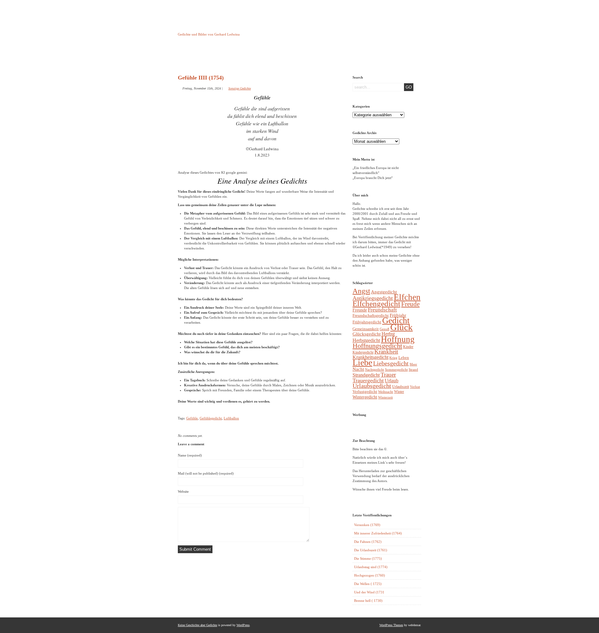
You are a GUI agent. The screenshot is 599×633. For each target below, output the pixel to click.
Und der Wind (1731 (369, 592)
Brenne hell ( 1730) (368, 600)
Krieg (393, 358)
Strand (413, 369)
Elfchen (407, 297)
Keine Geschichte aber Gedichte (227, 28)
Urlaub (391, 381)
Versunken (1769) (367, 525)
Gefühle (192, 418)
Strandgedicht (366, 375)
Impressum (257, 57)
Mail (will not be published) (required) (206, 473)
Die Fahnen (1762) (368, 542)
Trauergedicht (368, 380)
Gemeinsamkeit (366, 328)
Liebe (362, 362)
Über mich (352, 57)
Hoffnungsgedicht (377, 346)
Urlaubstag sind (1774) (370, 567)
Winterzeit (385, 397)
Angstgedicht (384, 291)
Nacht (358, 369)
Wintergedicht (365, 396)
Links (289, 57)
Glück (401, 327)
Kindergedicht (363, 352)
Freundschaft (382, 310)
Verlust (415, 387)
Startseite (193, 57)
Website (183, 491)
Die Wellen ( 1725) (368, 584)
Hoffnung (398, 339)
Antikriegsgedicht (373, 298)
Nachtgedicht (374, 369)
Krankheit (386, 351)
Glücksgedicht (367, 333)
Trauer (388, 374)
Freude (410, 304)
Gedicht (396, 320)
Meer (413, 364)
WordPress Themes (391, 625)
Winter (399, 391)
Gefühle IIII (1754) (201, 78)
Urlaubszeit (400, 386)
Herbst (388, 334)
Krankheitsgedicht (370, 357)
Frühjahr (398, 315)
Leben (403, 357)
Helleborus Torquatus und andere (225, 58)
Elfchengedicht (376, 303)
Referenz (320, 57)
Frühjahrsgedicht (367, 322)
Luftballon (231, 418)
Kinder (408, 347)
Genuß (384, 329)
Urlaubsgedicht (372, 386)
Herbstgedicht (366, 340)
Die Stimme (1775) (368, 558)
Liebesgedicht (391, 363)
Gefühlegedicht (211, 418)
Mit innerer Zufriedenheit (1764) (378, 533)
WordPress (243, 625)
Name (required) (190, 455)
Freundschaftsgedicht (371, 315)
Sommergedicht (396, 369)
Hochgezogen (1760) (369, 575)
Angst (361, 291)
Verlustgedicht (365, 391)
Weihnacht (385, 392)
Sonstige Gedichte (239, 88)
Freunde (360, 309)
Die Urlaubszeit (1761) (370, 550)
